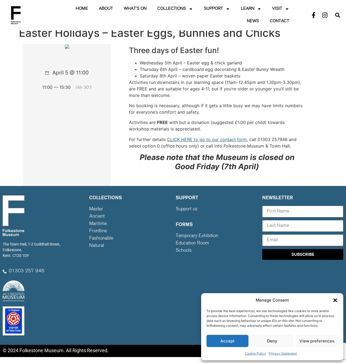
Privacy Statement (283, 353)
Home (82, 9)
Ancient (97, 216)
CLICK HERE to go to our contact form (207, 139)
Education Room (192, 243)
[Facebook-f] (314, 15)
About (106, 9)
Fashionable (101, 238)
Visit (277, 9)
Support (213, 9)
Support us (186, 209)
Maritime (98, 223)
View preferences (317, 341)
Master (96, 209)
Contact (279, 21)
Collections (171, 9)
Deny (272, 341)
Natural (96, 245)
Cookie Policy (255, 353)
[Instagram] (325, 15)
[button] (335, 300)
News (253, 21)
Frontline (98, 231)
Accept (227, 341)
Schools (184, 250)
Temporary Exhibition (197, 236)
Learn (247, 9)
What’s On (135, 9)
